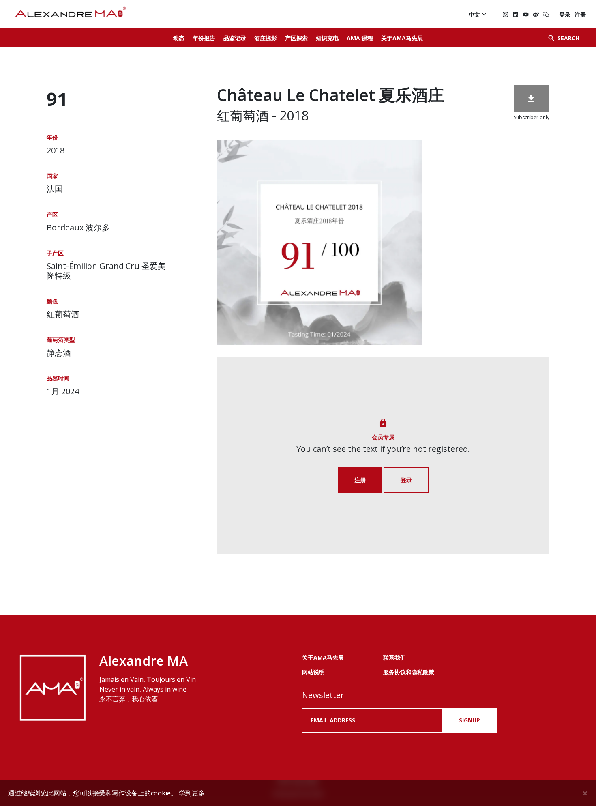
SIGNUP (469, 720)
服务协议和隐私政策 (408, 672)
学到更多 (192, 793)
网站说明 (313, 672)
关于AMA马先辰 (402, 38)
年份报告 (204, 38)
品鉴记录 (234, 38)
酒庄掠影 (265, 38)
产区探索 (296, 38)
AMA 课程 (360, 38)
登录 (564, 14)
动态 (178, 38)
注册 (580, 14)
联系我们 (394, 657)
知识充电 (327, 38)
